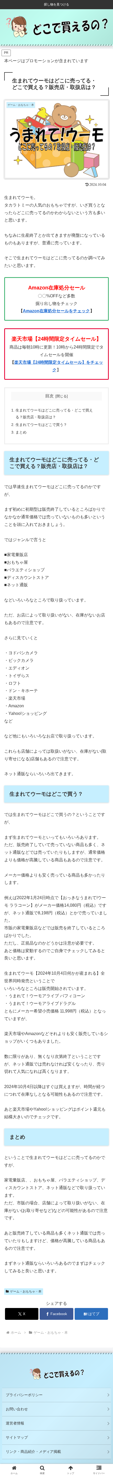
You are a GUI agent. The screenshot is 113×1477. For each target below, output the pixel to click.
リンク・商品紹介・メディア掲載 (33, 1451)
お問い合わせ (17, 1409)
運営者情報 (15, 1423)
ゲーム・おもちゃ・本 (26, 1291)
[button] (102, 991)
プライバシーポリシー (24, 1395)
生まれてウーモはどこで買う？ (41, 425)
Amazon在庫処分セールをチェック (56, 311)
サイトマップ (17, 1437)
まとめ (21, 432)
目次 (49, 396)
